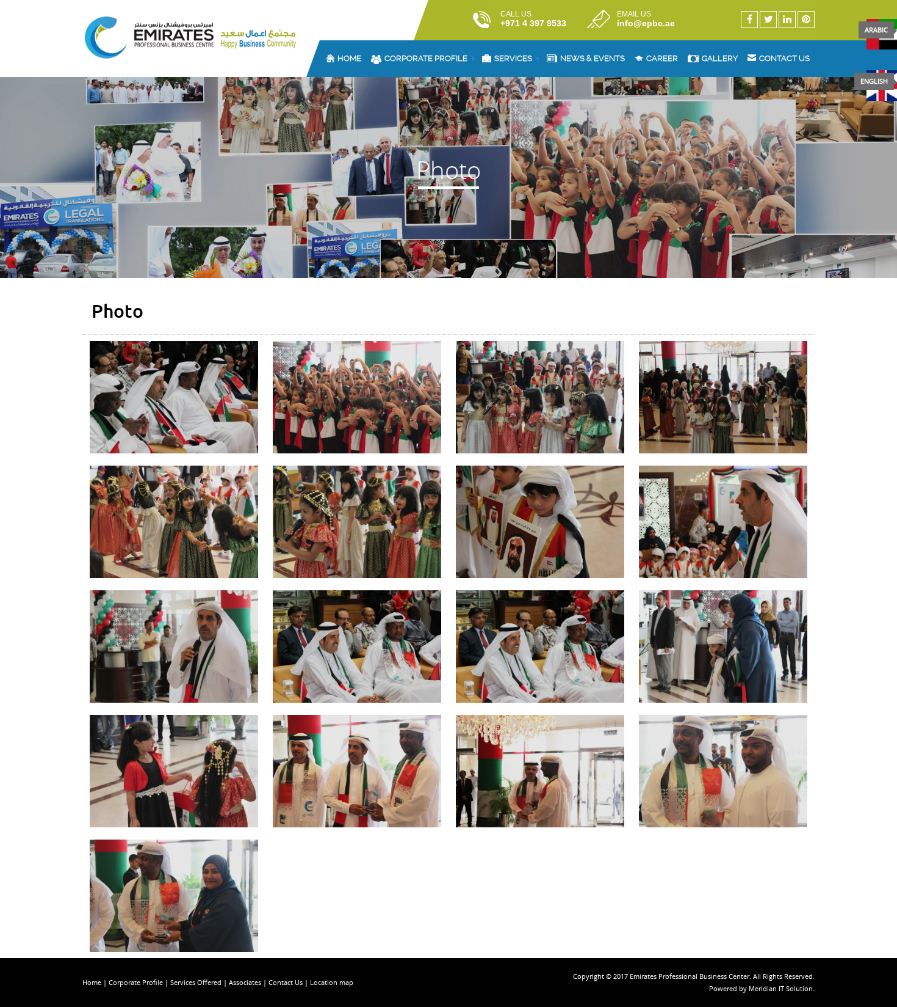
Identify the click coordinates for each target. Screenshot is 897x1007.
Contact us (784, 58)
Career (662, 58)
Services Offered (196, 982)
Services (517, 59)
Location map (331, 982)
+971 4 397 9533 (533, 23)
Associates (245, 982)
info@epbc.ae (646, 23)
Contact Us (286, 982)
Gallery (720, 58)
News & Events (592, 58)
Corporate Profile (429, 59)
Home (349, 58)
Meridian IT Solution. (782, 988)
